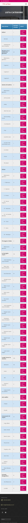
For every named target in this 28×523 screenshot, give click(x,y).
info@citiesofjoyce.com (8, 504)
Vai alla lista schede (23, 32)
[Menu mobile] (26, 4)
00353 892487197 (5, 1)
